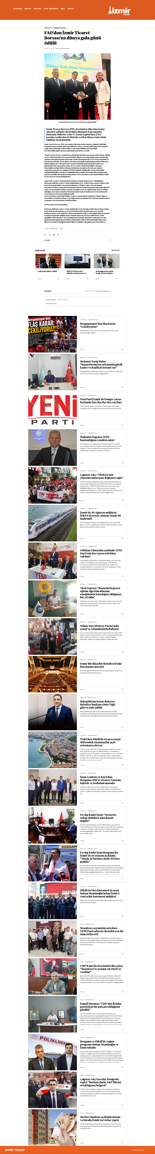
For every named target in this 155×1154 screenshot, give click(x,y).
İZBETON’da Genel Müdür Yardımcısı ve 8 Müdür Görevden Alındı (77, 272)
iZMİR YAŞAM (14, 1150)
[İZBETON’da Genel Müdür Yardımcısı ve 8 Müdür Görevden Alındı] (78, 261)
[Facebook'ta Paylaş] (45, 235)
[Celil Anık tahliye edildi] (48, 261)
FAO (61, 228)
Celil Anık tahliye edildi (47, 271)
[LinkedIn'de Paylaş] (54, 235)
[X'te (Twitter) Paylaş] (49, 235)
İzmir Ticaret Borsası (51, 228)
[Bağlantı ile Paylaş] (58, 235)
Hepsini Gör (116, 250)
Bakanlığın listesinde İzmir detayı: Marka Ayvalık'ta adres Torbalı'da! (105, 272)
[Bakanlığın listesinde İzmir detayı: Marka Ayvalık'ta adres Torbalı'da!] (107, 261)
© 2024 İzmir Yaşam (138, 1150)
